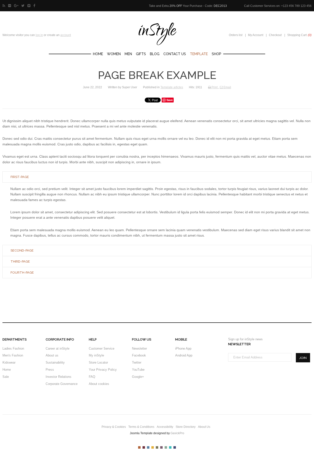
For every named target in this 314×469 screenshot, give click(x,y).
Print (214, 87)
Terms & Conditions (141, 427)
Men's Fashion (12, 355)
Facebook (139, 355)
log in (39, 35)
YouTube (138, 369)
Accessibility (165, 427)
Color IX (174, 447)
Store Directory (186, 427)
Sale (5, 377)
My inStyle (96, 355)
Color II (144, 447)
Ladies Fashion (13, 348)
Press (50, 369)
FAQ (92, 377)
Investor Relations (58, 377)
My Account (255, 35)
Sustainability (55, 362)
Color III (148, 447)
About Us (204, 427)
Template (199, 54)
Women (114, 54)
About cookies (99, 384)
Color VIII (170, 447)
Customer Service (101, 348)
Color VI (161, 447)
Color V (157, 447)
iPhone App (183, 348)
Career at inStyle (57, 348)
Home (98, 54)
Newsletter (139, 348)
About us (52, 355)
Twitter (136, 362)
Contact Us (174, 54)
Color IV (152, 447)
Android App (183, 355)
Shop (216, 54)
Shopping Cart (299, 35)
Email (227, 87)
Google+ (138, 377)
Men (128, 54)
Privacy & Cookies (114, 427)
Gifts (141, 54)
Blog (154, 54)
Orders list (235, 35)
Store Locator (98, 362)
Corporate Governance (62, 384)
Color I (139, 447)
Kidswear (8, 362)
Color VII (166, 447)
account (65, 35)
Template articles (171, 87)
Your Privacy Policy (103, 369)
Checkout (275, 35)
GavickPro (177, 433)
